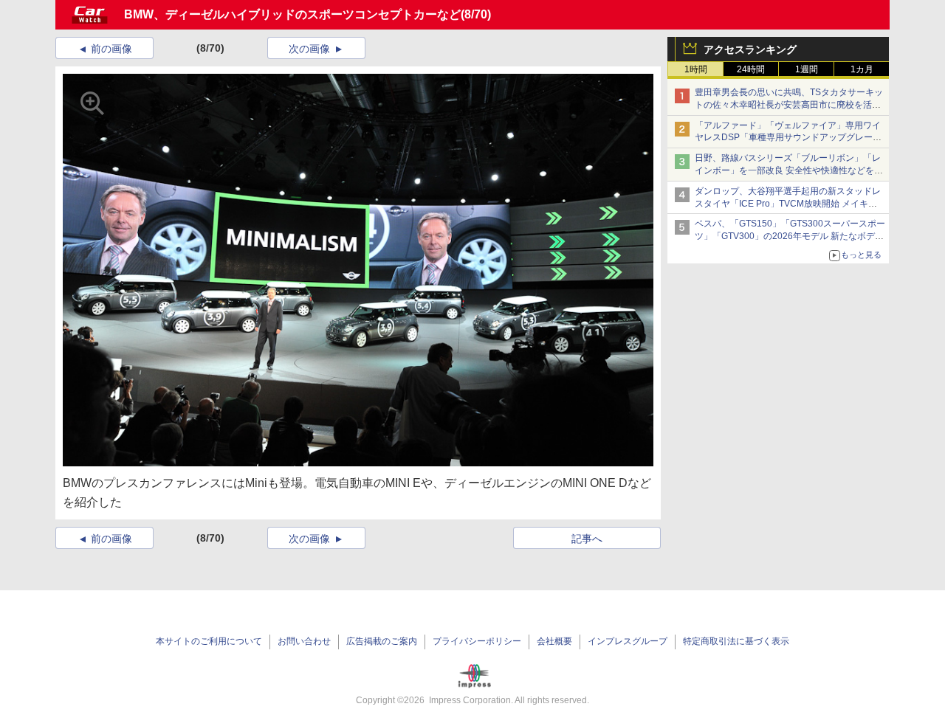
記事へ (586, 539)
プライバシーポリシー (477, 641)
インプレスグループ (627, 641)
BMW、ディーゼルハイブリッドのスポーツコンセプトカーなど (292, 14)
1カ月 (861, 69)
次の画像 (309, 49)
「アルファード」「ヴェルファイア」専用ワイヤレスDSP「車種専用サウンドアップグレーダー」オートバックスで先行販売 (788, 138)
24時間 (751, 69)
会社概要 (554, 641)
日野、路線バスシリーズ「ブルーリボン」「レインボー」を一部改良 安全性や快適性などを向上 (789, 170)
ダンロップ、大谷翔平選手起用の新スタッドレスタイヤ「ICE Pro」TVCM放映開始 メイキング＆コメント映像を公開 (788, 203)
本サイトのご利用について (209, 641)
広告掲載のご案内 (381, 641)
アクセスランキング (750, 49)
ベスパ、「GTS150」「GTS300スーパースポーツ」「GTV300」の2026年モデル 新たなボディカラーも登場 (790, 236)
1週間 (806, 69)
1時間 (695, 69)
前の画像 (111, 49)
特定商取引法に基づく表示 (736, 641)
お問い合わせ (304, 641)
